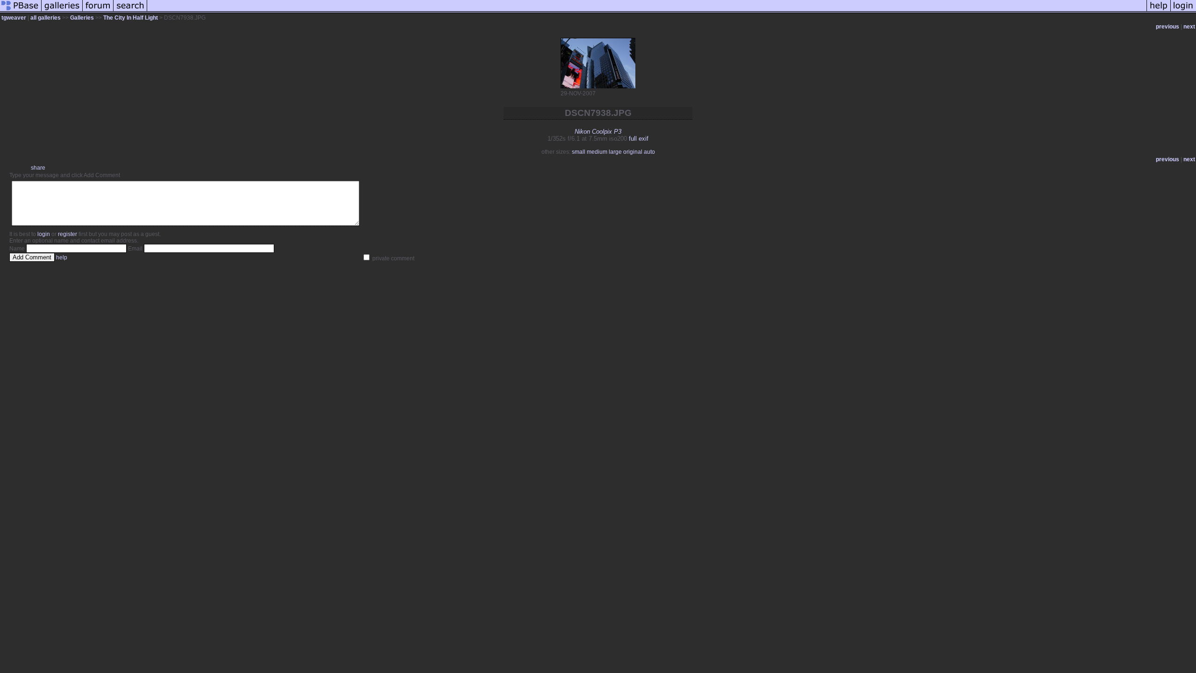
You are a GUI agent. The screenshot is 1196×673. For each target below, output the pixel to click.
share (38, 168)
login (43, 234)
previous (1167, 26)
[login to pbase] (1183, 11)
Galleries (82, 17)
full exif (638, 138)
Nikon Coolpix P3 (598, 131)
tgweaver (13, 17)
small (578, 152)
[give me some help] (1158, 11)
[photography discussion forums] (98, 11)
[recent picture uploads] (62, 11)
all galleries (45, 17)
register (67, 234)
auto (649, 152)
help (61, 257)
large (615, 152)
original (632, 152)
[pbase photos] (21, 11)
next (1189, 26)
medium (597, 152)
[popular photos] (646, 11)
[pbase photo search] (130, 11)
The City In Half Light (130, 17)
